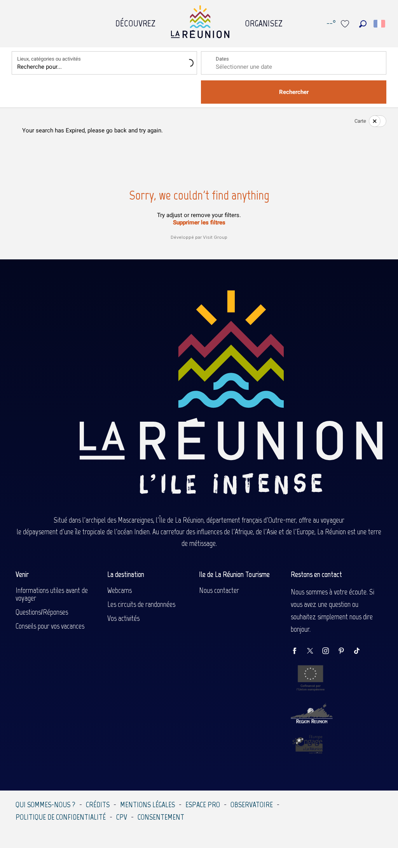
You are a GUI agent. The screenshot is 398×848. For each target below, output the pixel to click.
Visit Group (215, 237)
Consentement (161, 817)
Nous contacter (219, 590)
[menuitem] (135, 21)
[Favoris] (346, 24)
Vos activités (123, 618)
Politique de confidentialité (61, 817)
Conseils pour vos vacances (50, 626)
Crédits (98, 804)
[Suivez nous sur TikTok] (360, 651)
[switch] (373, 121)
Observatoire (251, 804)
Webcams (119, 590)
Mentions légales (147, 804)
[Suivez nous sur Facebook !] (298, 651)
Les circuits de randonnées (141, 604)
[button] (363, 24)
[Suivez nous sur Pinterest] (345, 651)
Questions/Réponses (42, 612)
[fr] (380, 23)
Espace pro (202, 804)
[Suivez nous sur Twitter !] (314, 651)
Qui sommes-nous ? (45, 804)
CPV (121, 817)
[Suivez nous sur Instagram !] (329, 651)
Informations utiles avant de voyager (52, 594)
